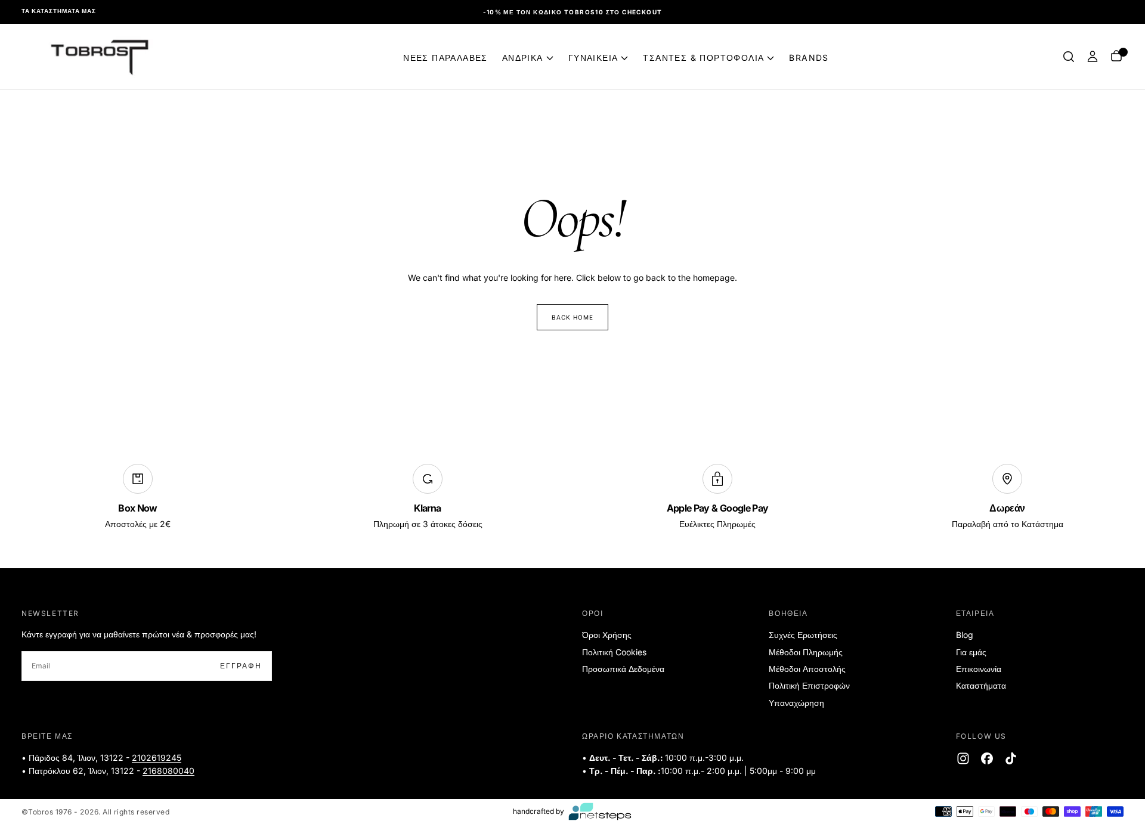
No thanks (572, 486)
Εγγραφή (652, 449)
